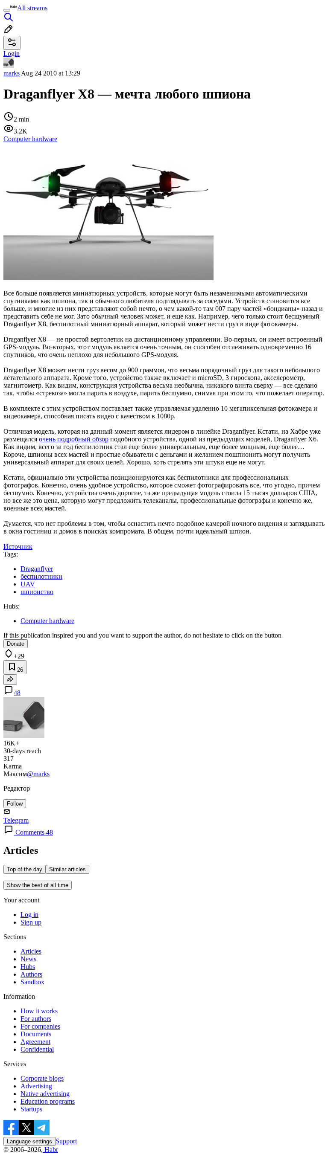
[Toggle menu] (6, 10)
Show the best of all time (37, 885)
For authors (35, 1018)
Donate (15, 644)
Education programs (47, 1101)
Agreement (35, 1041)
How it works (39, 1011)
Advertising (36, 1086)
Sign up (30, 922)
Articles (30, 951)
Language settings (29, 1141)
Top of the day (24, 869)
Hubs (27, 966)
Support (66, 1141)
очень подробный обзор (73, 439)
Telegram (16, 820)
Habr (50, 1149)
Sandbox (32, 982)
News (28, 959)
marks (11, 73)
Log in (29, 914)
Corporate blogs (42, 1078)
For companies (40, 1026)
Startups (31, 1109)
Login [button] (11, 53)
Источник (17, 546)
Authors (31, 974)
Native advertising (45, 1093)
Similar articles (67, 869)
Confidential (37, 1049)
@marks (38, 773)
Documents (35, 1034)
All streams (32, 8)
